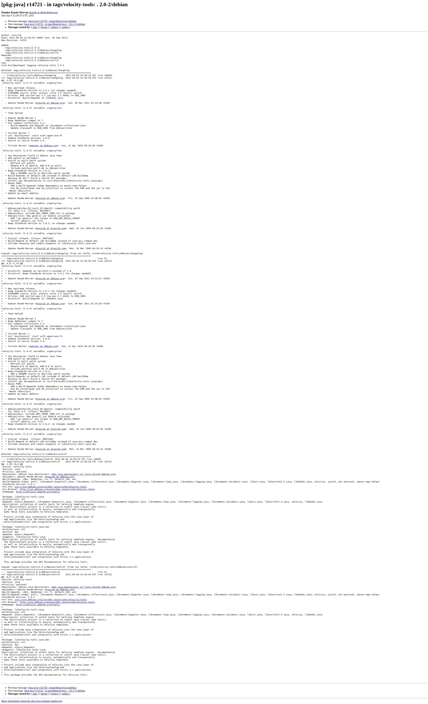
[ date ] (35, 27)
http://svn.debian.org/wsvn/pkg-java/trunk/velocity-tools (57, 489)
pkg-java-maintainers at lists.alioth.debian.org (83, 474)
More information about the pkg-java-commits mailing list (31, 701)
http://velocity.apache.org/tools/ (38, 491)
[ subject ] (54, 27)
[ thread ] (44, 27)
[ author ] (65, 27)
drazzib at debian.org (50, 103)
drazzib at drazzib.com (51, 228)
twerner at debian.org (43, 145)
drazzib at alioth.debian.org (43, 12)
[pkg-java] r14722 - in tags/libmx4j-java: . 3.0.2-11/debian (54, 24)
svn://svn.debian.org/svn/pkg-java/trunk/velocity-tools (51, 486)
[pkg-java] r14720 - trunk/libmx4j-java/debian (52, 21)
